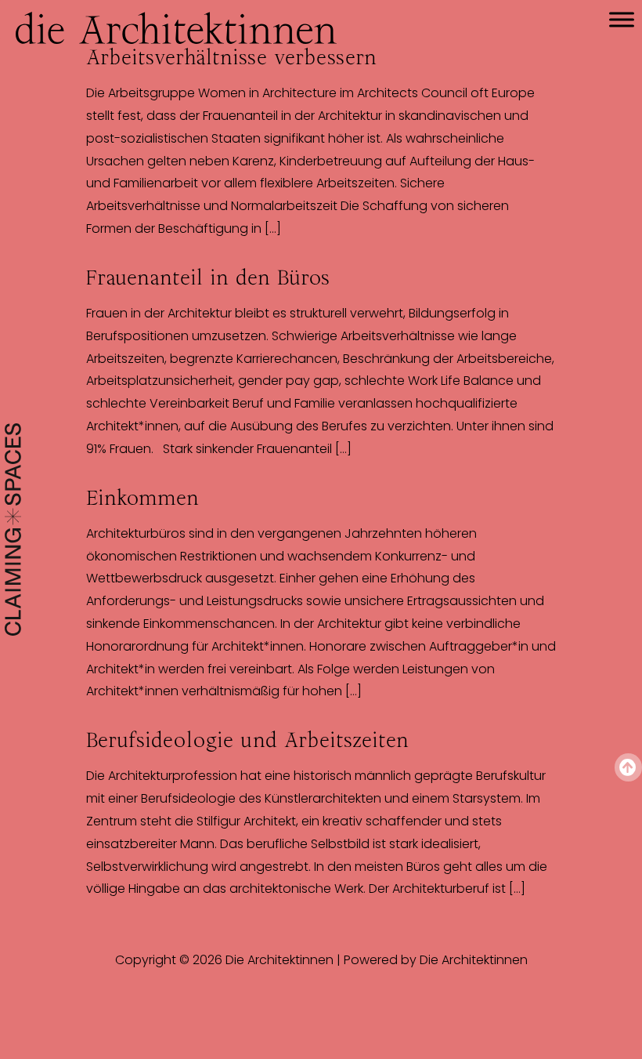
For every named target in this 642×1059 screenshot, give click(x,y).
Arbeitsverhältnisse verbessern (231, 57)
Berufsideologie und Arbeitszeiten (247, 740)
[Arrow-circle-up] (628, 767)
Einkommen (142, 497)
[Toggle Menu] (621, 19)
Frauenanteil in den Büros (208, 277)
